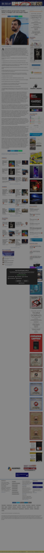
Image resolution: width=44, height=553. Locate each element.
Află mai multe (23, 273)
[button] (22, 283)
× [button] (36, 269)
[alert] (22, 276)
